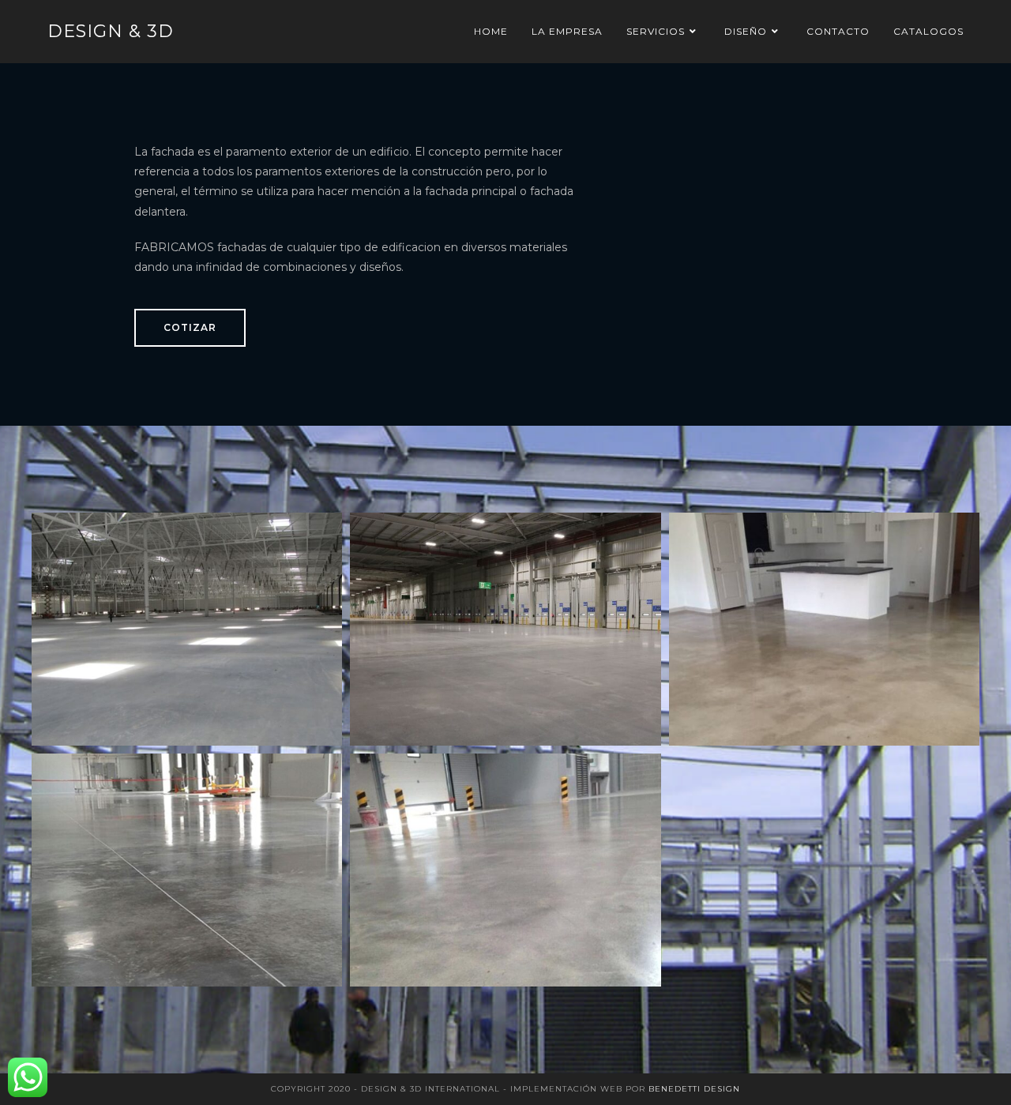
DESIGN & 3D (110, 31)
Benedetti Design (694, 1089)
